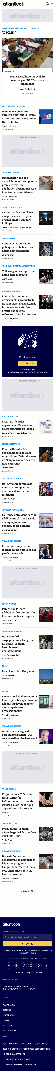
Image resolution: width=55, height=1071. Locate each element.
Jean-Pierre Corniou (10, 620)
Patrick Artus (7, 840)
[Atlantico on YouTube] (46, 966)
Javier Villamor (8, 255)
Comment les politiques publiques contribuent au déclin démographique (17, 247)
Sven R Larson (7, 279)
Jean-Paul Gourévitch (10, 655)
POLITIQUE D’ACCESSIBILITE (14, 1054)
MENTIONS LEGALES (16, 1044)
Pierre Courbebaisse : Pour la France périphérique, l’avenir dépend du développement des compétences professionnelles (19, 703)
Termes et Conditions (27, 953)
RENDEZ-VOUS (8, 1015)
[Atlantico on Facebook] (24, 965)
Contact (31, 989)
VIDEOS (6, 1020)
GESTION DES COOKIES (12, 1049)
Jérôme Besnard (25, 227)
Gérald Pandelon (8, 499)
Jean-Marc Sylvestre (10, 318)
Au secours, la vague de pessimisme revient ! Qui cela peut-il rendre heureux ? (19, 735)
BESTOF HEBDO (9, 1030)
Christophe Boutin (9, 227)
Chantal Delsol (8, 468)
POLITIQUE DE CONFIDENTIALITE (36, 1049)
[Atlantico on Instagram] (39, 966)
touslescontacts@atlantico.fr (27, 973)
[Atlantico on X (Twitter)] (16, 965)
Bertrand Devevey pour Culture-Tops (17, 433)
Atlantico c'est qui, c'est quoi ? (16, 987)
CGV (4, 1044)
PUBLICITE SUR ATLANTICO (37, 1044)
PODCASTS (7, 1025)
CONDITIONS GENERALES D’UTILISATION (19, 1064)
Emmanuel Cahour (9, 530)
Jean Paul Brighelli (27, 89)
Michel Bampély (8, 675)
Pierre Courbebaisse (10, 715)
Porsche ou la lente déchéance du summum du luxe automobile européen (18, 612)
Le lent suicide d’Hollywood (18, 671)
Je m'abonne (27, 363)
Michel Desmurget (9, 196)
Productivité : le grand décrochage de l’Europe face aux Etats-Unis (19, 832)
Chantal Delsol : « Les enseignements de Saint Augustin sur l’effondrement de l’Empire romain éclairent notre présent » (19, 456)
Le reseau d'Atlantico (12, 989)
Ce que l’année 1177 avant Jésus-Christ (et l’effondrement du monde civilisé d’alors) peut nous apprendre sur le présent (17, 801)
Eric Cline (5, 812)
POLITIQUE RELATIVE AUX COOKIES (17, 1059)
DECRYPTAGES (9, 1005)
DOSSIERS (7, 1010)
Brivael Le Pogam (9, 126)
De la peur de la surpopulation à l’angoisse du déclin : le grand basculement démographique (18, 644)
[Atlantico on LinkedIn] (31, 965)
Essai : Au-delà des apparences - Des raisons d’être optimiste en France (18, 425)
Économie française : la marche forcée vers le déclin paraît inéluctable (19, 550)
